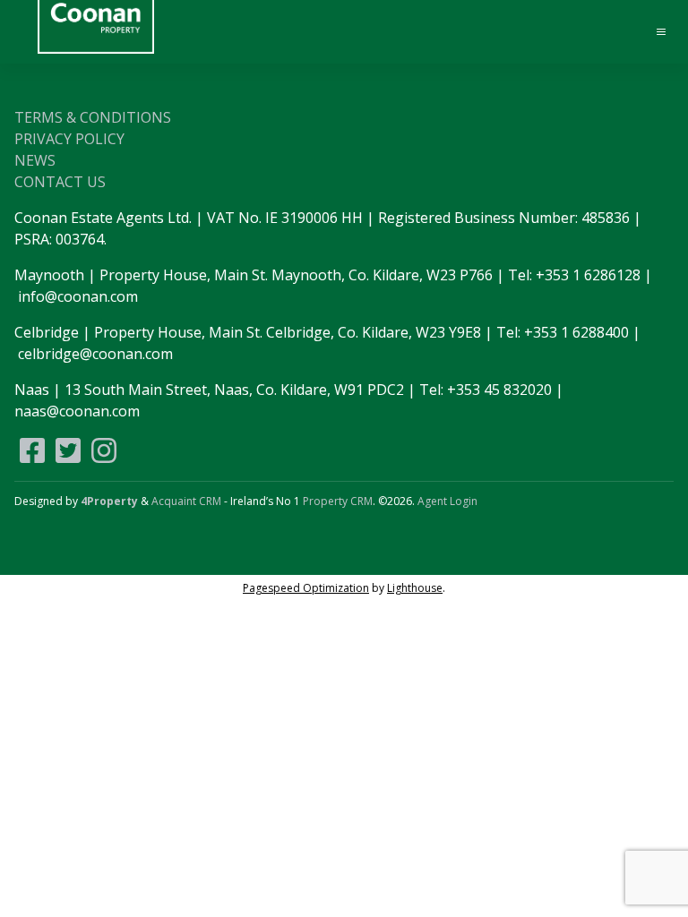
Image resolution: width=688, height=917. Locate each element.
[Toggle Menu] (653, 32)
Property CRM (338, 501)
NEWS (35, 160)
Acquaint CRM (186, 501)
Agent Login (447, 501)
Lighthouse (415, 588)
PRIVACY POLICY (69, 139)
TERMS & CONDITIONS (92, 117)
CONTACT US (60, 182)
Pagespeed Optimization (306, 588)
